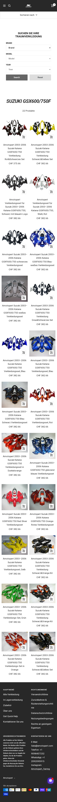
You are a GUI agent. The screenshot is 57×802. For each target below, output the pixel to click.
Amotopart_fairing (40, 769)
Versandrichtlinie (39, 694)
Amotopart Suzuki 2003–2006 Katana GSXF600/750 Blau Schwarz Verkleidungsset (14, 417)
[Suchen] (9, 5)
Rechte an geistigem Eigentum (41, 726)
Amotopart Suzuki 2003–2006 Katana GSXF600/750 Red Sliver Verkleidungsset (14, 519)
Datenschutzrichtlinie (41, 713)
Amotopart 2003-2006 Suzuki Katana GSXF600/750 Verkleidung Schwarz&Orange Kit (42, 565)
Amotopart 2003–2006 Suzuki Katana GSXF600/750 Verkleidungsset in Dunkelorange (14, 463)
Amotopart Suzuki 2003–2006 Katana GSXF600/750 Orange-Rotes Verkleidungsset (42, 519)
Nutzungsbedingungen (42, 718)
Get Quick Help (10, 716)
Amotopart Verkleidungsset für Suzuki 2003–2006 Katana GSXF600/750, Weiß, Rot (42, 206)
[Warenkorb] (52, 5)
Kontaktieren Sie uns (13, 721)
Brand (9, 43)
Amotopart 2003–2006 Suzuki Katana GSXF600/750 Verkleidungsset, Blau (14, 366)
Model (9, 54)
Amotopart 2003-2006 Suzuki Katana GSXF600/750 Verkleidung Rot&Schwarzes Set (14, 152)
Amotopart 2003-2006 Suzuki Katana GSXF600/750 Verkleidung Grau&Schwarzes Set (42, 312)
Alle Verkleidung (11, 694)
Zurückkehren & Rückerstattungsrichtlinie (42, 704)
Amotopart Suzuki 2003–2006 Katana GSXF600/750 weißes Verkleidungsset (14, 311)
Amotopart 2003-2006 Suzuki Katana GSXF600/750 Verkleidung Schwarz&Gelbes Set (42, 152)
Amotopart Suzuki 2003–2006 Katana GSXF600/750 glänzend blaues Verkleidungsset (42, 468)
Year (8, 65)
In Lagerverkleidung (13, 700)
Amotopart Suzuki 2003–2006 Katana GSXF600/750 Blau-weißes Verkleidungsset (42, 260)
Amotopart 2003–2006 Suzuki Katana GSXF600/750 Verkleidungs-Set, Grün (14, 612)
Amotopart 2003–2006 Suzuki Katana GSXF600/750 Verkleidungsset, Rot (42, 417)
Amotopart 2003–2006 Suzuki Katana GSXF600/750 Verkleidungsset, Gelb (14, 564)
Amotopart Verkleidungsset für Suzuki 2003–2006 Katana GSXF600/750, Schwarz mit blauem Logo (15, 206)
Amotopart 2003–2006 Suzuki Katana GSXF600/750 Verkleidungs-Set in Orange (14, 662)
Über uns (7, 710)
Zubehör (7, 705)
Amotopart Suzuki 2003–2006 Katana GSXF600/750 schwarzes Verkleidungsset (15, 260)
